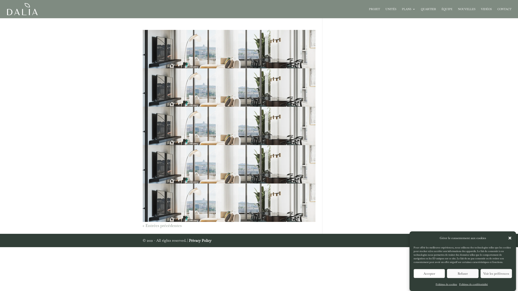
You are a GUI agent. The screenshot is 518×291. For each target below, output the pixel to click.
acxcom (152, 41)
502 (146, 70)
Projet (374, 9)
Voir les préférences (496, 273)
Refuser (463, 273)
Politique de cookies (446, 284)
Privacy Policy (200, 240)
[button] (510, 238)
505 (146, 186)
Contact (504, 9)
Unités (390, 9)
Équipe (447, 9)
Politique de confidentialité (473, 284)
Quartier (428, 9)
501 (146, 32)
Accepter (429, 273)
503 (146, 109)
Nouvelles (467, 9)
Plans (406, 9)
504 (147, 147)
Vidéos (486, 9)
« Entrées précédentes (162, 225)
